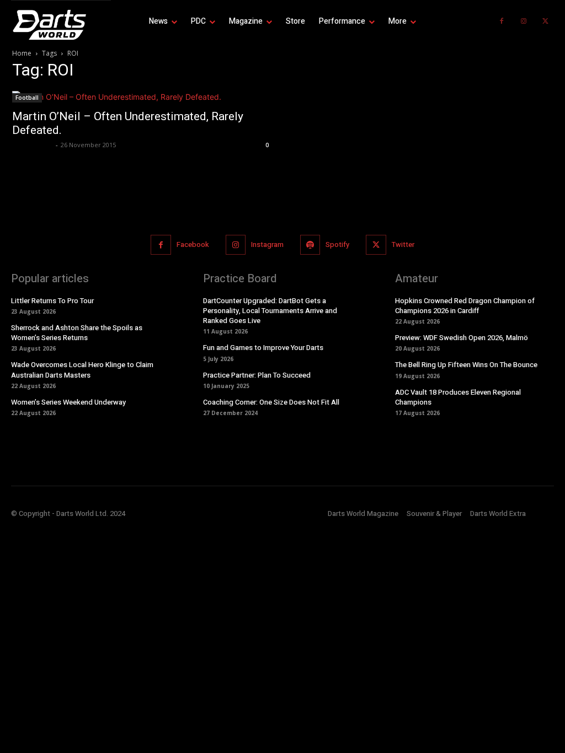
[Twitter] (545, 21)
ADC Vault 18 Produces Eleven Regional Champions (458, 397)
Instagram (267, 244)
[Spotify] (310, 245)
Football (27, 97)
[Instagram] (523, 21)
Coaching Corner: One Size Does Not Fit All (271, 402)
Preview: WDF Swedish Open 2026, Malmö (461, 337)
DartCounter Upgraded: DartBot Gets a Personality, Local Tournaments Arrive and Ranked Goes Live (270, 310)
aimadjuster (32, 145)
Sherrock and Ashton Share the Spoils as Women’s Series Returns (76, 332)
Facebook (193, 244)
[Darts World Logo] (61, 25)
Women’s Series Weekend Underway (68, 402)
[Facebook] (501, 21)
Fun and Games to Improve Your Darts (263, 347)
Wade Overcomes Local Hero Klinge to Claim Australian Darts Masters (82, 369)
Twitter (403, 244)
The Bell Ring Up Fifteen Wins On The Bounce (466, 364)
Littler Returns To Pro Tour (52, 300)
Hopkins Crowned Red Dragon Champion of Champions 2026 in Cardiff (465, 305)
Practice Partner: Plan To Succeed (257, 375)
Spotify (337, 244)
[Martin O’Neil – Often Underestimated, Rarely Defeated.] (141, 97)
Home (21, 53)
